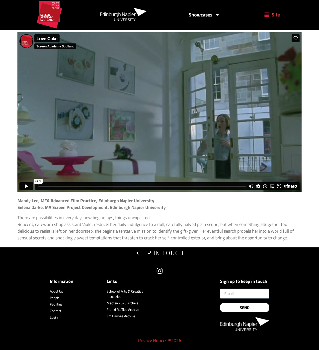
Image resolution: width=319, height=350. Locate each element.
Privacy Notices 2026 (159, 340)
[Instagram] (159, 270)
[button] (272, 14)
